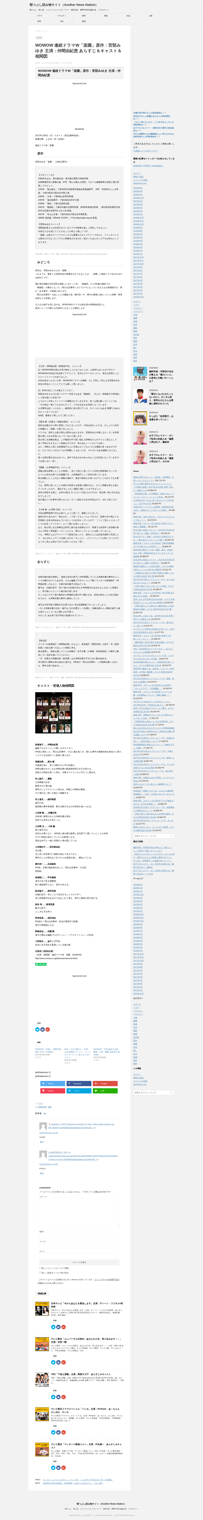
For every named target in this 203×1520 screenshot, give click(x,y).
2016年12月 (138, 297)
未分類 (136, 334)
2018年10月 (138, 224)
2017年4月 (138, 284)
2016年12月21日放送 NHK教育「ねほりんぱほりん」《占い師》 (73, 1483)
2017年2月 (138, 290)
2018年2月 (138, 251)
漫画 (135, 341)
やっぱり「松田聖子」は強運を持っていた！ (152, 861)
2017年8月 (138, 270)
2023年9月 (138, 188)
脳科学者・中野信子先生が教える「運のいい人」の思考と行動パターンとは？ (161, 376)
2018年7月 (138, 234)
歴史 (106, 16)
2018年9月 (138, 227)
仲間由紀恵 (42, 1107)
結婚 (135, 354)
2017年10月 (138, 264)
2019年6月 (138, 201)
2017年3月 (138, 287)
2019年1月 (138, 214)
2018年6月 (138, 237)
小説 (61, 21)
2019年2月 (138, 211)
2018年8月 (138, 231)
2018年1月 (138, 254)
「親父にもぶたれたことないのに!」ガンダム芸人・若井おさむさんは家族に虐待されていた (161, 399)
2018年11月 (138, 221)
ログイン (137, 173)
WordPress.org (139, 183)
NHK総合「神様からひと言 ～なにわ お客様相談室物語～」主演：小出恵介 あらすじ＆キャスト (153, 794)
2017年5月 (138, 280)
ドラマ (39, 16)
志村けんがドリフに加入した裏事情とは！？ (152, 784)
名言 (135, 325)
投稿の (138, 177)
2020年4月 (138, 191)
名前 (41, 1231)
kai (45, 1113)
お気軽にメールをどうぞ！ (145, 151)
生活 (135, 344)
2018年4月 (138, 244)
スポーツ (137, 301)
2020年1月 (138, 194)
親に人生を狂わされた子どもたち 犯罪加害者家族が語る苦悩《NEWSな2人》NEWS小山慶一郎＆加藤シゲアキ (154, 731)
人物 (150, 16)
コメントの (140, 180)
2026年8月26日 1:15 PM (48, 1164)
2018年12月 (138, 218)
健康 (135, 318)
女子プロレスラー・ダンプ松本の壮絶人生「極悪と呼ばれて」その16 (161, 458)
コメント (43, 1196)
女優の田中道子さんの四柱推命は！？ (149, 113)
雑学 (84, 16)
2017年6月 (138, 277)
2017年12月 (138, 257)
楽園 (49, 1107)
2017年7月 (138, 274)
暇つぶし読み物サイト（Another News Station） (64, 4)
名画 (135, 321)
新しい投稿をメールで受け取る (55, 1273)
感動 (135, 328)
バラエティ (61, 16)
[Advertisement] (79, 104)
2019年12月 (138, 198)
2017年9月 (138, 267)
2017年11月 (138, 260)
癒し (135, 348)
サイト (42, 1251)
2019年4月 (138, 208)
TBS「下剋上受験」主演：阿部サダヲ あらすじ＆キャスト (81, 1374)
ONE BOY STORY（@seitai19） (148, 166)
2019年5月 (138, 204)
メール (42, 1241)
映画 (84, 21)
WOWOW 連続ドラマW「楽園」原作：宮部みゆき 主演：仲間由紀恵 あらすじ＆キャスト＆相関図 (153, 553)
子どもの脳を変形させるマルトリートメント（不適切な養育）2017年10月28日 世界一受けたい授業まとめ (153, 487)
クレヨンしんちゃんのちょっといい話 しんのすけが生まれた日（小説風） (78, 1480)
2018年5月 (138, 241)
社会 (128, 16)
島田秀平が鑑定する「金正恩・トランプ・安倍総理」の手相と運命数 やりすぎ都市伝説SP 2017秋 (153, 672)
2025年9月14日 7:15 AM (48, 1133)
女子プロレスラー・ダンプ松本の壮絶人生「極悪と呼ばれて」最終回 (161, 438)
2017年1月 (138, 293)
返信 (42, 1142)
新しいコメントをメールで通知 (55, 1268)
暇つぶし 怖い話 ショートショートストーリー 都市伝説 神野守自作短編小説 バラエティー (101, 1509)
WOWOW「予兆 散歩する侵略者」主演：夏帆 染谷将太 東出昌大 (106, 1052)
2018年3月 (138, 247)
